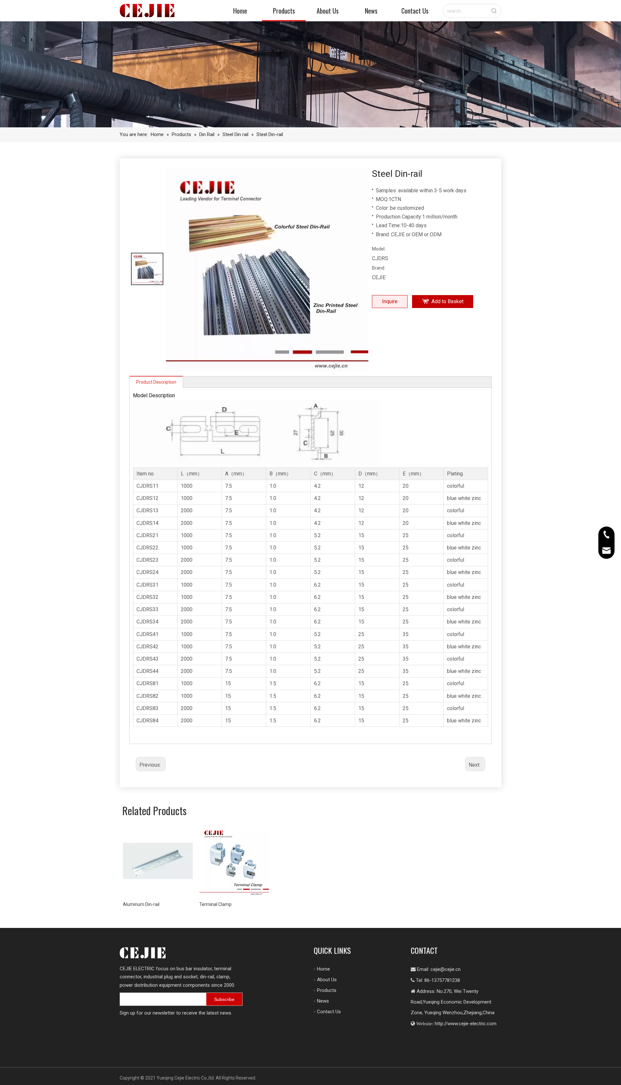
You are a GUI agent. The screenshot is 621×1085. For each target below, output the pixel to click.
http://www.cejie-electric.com (465, 1023)
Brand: (378, 268)
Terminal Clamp (215, 904)
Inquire (390, 301)
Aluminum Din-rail (141, 904)
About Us (327, 980)
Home (323, 969)
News (323, 1001)
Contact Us (329, 1012)
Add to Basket (447, 301)
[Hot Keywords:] (494, 11)
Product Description (156, 382)
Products (326, 990)
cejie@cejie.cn (445, 969)
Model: (379, 248)
